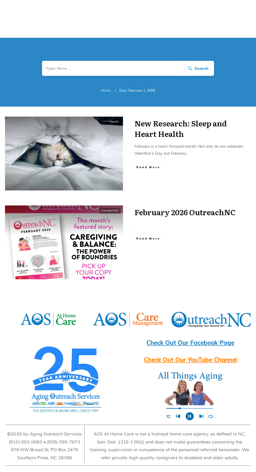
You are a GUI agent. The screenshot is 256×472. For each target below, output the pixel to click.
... (189, 153)
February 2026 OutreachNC (185, 211)
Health (114, 121)
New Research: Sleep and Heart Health (180, 128)
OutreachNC (110, 210)
